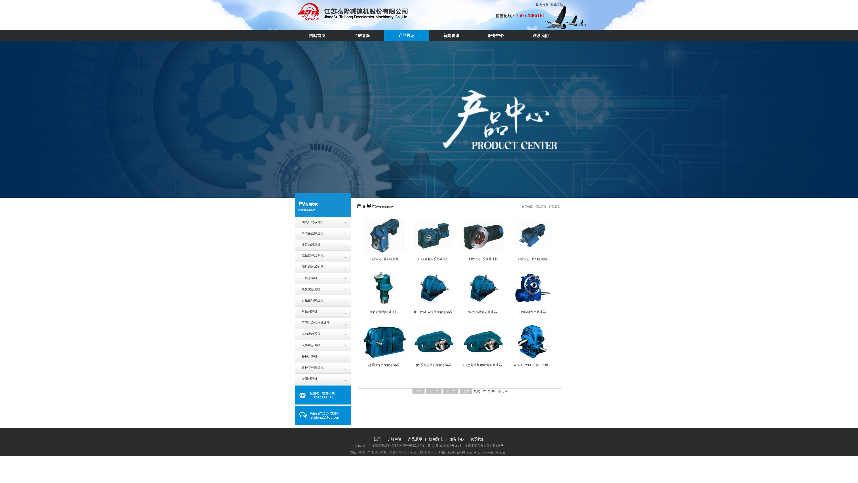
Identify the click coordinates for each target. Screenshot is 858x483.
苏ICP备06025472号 (440, 445)
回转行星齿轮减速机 (384, 312)
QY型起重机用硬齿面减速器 (482, 365)
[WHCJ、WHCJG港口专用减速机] (532, 341)
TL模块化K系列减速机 (433, 259)
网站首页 (540, 206)
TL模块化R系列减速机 (531, 259)
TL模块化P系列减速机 (383, 259)
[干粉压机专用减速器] (532, 288)
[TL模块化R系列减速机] (532, 235)
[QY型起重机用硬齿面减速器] (482, 341)
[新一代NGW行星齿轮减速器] (433, 288)
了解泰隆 (394, 439)
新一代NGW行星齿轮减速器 (433, 312)
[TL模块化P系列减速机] (384, 235)
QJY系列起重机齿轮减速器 (432, 365)
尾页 (466, 391)
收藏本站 (557, 4)
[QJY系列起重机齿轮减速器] (433, 341)
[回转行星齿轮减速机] (384, 288)
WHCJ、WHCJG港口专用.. (532, 365)
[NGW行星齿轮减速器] (482, 288)
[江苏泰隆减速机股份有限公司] (352, 19)
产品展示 (554, 206)
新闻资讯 (436, 439)
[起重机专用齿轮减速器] (384, 341)
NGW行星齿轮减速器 (482, 312)
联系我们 (477, 439)
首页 (418, 391)
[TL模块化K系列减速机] (433, 235)
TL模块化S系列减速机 (482, 259)
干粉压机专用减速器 (532, 312)
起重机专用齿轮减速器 (383, 365)
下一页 (451, 391)
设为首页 (542, 4)
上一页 (434, 391)
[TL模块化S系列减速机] (482, 235)
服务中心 (457, 439)
